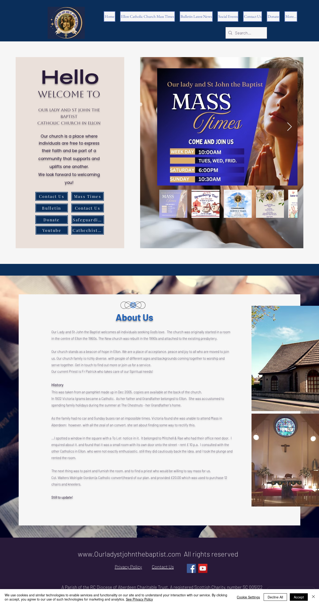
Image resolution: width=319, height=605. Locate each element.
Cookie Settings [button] (248, 597)
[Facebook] (191, 568)
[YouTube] (202, 568)
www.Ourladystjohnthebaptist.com (129, 554)
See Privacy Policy (139, 599)
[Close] (313, 597)
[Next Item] (289, 126)
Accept (299, 597)
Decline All (275, 597)
